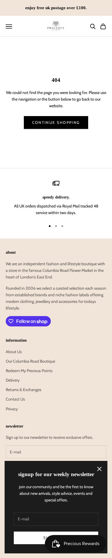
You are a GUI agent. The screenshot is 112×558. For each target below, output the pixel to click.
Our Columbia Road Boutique (30, 361)
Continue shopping (56, 122)
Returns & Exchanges (23, 389)
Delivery (13, 380)
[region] (56, 198)
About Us (14, 351)
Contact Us (15, 399)
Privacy (12, 408)
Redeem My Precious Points (29, 370)
